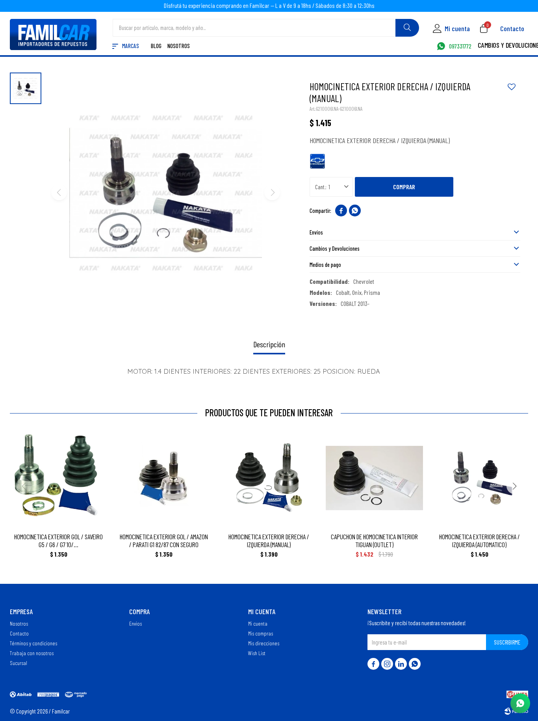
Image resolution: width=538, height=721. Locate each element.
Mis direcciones (263, 642)
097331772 (460, 46)
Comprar (404, 186)
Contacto (512, 28)
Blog (156, 46)
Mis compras (260, 633)
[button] (407, 28)
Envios (135, 623)
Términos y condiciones (33, 642)
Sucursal (18, 662)
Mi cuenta (257, 623)
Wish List (256, 652)
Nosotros (178, 46)
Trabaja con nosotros (32, 652)
